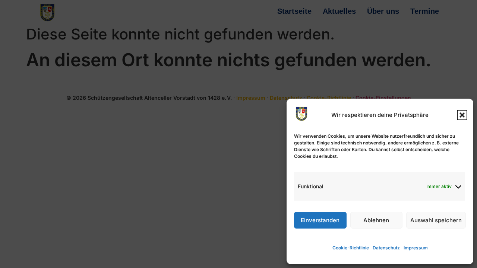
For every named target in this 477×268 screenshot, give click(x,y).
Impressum (416, 248)
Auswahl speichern (436, 220)
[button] (462, 115)
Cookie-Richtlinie (350, 248)
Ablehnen (376, 220)
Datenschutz (386, 248)
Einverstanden (320, 220)
